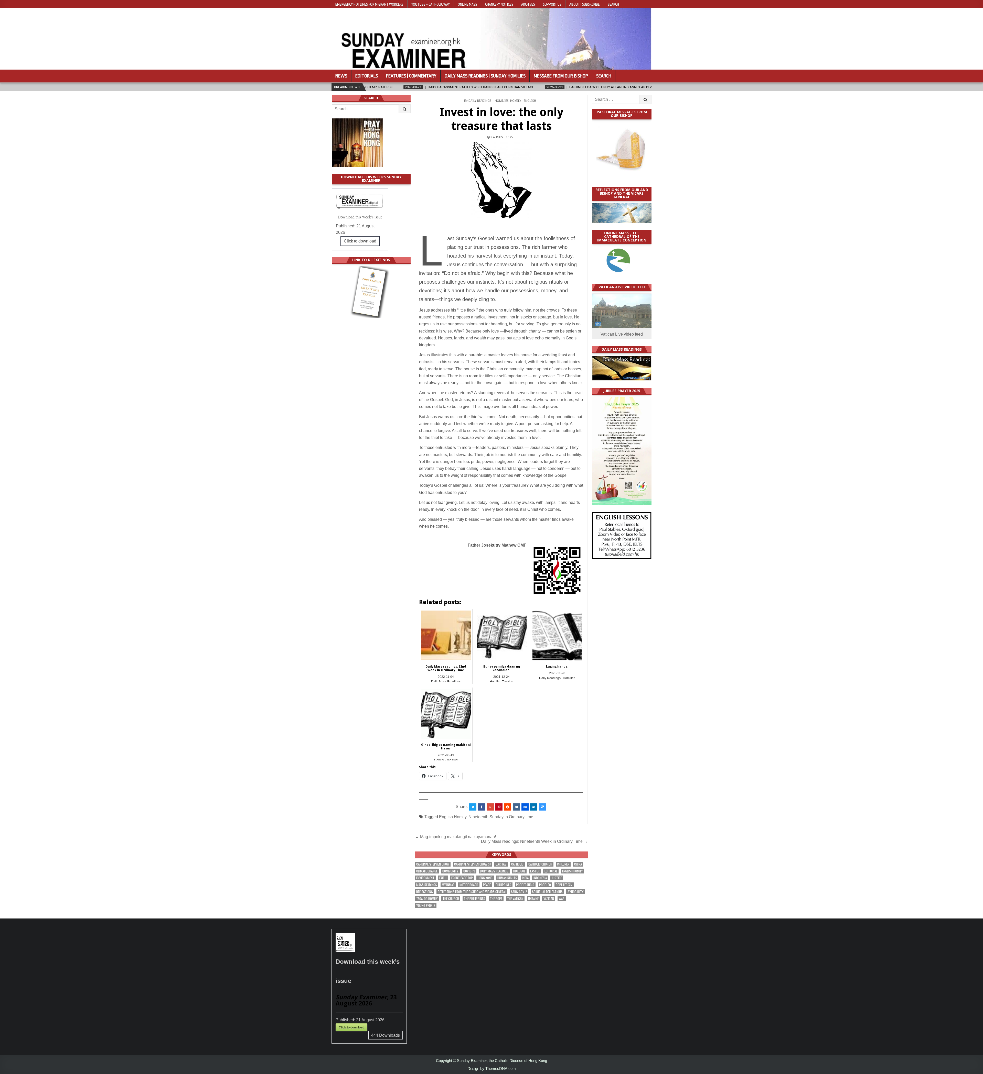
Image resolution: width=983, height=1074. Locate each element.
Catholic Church (540, 864)
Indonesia (540, 878)
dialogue (519, 871)
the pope (496, 898)
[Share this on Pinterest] (499, 807)
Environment (425, 878)
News (341, 76)
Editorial (550, 871)
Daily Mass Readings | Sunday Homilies (485, 76)
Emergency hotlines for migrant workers (369, 4)
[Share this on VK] (516, 807)
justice (557, 878)
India (525, 878)
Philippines (503, 884)
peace (487, 884)
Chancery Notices (499, 4)
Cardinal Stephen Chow (432, 864)
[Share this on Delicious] (542, 807)
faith (442, 878)
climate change (426, 871)
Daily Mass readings (494, 871)
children (563, 864)
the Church (451, 898)
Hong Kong (485, 878)
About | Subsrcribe (584, 4)
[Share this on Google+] (490, 807)
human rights (507, 878)
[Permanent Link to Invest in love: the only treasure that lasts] (501, 180)
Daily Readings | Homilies (488, 101)
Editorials (366, 76)
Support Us (552, 4)
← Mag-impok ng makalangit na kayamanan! (455, 837)
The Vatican (515, 898)
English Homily (452, 817)
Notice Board (469, 884)
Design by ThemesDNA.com (491, 1068)
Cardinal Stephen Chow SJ (472, 864)
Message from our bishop (561, 76)
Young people (425, 905)
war (561, 898)
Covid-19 (469, 871)
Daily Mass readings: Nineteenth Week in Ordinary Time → (534, 841)
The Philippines (474, 898)
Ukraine (533, 898)
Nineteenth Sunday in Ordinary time (500, 817)
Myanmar (448, 884)
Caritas (501, 864)
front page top (462, 878)
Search (613, 4)
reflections (424, 891)
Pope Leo (545, 884)
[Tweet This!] (472, 807)
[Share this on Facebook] (481, 807)
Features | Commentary (411, 76)
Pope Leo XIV (564, 884)
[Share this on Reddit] (507, 807)
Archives (528, 4)
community (450, 871)
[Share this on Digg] (525, 807)
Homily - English (523, 101)
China (578, 864)
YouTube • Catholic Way (430, 4)
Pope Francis (525, 884)
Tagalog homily (427, 898)
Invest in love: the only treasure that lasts (501, 119)
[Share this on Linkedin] (533, 807)
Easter (535, 871)
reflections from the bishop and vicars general (472, 891)
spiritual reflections (547, 891)
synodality (576, 891)
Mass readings (426, 884)
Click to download (360, 241)
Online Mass (467, 4)
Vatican (548, 898)
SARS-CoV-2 (519, 891)
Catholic (517, 864)
